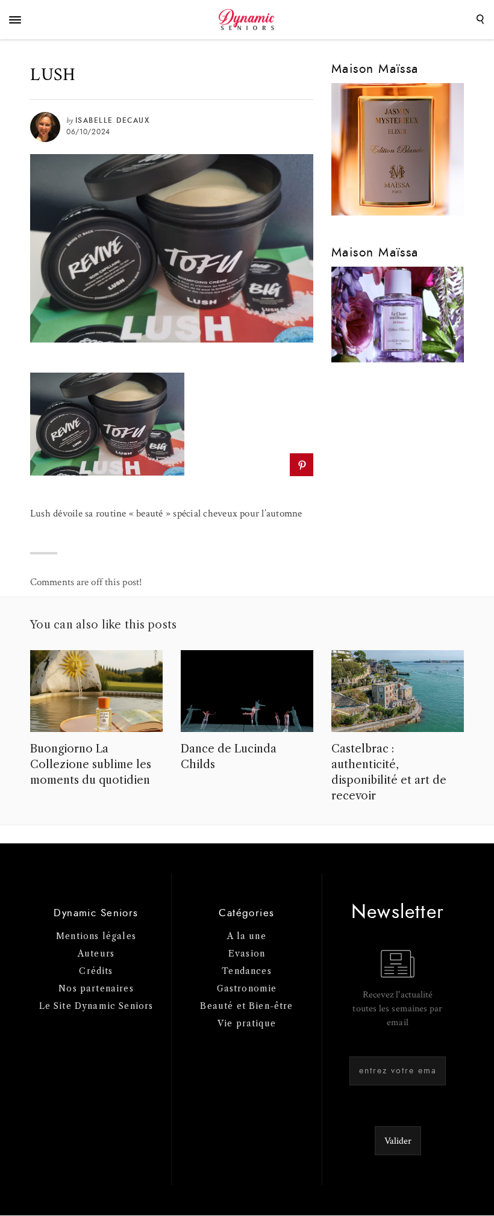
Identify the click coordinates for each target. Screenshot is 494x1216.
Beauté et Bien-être (246, 1005)
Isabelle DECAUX (112, 120)
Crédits (96, 971)
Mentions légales (96, 936)
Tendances (247, 971)
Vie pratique (246, 1023)
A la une (246, 936)
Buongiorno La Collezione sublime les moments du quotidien (90, 764)
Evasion (246, 953)
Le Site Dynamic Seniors (96, 1005)
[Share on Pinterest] (301, 464)
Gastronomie (247, 988)
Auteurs (96, 953)
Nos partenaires (96, 988)
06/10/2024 (88, 132)
